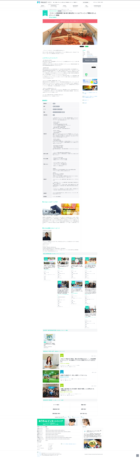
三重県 (56, 434)
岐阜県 (47, 434)
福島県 (63, 430)
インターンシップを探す (53, 6)
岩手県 (50, 430)
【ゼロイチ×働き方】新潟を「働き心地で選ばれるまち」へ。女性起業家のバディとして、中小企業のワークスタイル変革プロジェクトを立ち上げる (78, 360)
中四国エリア (40, 437)
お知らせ (38, 449)
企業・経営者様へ (85, 2)
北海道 (47, 428)
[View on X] (100, 430)
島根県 (50, 437)
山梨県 (69, 431)
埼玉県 (56, 431)
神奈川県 (66, 431)
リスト (94, 65)
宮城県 (53, 430)
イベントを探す (64, 6)
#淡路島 (96, 436)
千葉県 (59, 431)
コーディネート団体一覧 (97, 6)
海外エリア (39, 440)
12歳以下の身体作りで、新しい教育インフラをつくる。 (74, 375)
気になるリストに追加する (90, 60)
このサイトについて (42, 6)
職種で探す (83, 404)
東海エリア (39, 434)
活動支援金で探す (56, 413)
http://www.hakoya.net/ (90, 55)
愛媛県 (67, 437)
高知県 (70, 437)
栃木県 (50, 431)
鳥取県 (47, 437)
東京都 (62, 431)
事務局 (102, 2)
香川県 (64, 437)
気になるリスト (75, 6)
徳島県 (61, 437)
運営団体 (99, 2)
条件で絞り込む (83, 413)
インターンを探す (39, 445)
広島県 (56, 437)
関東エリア (39, 431)
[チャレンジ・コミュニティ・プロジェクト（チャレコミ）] (39, 452)
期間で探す (83, 409)
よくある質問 (86, 6)
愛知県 (53, 434)
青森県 (47, 430)
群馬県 (53, 431)
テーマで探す (56, 404)
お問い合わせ (95, 2)
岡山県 (53, 437)
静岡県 (50, 434)
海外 (47, 440)
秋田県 (56, 430)
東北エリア (39, 430)
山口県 (59, 437)
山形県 (59, 430)
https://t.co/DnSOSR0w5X (91, 436)
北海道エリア (40, 428)
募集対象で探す (56, 409)
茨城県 (47, 431)
